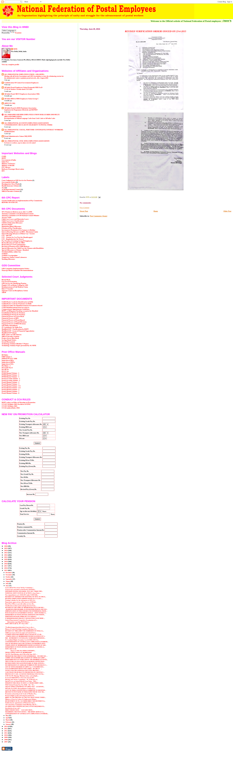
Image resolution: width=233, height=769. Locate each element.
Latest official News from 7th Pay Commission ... (19, 587)
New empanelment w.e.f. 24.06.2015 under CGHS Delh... (21, 595)
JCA (3, 188)
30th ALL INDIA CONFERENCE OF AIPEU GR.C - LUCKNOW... (24, 686)
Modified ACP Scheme (9, 333)
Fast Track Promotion (9, 281)
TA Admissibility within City (11, 252)
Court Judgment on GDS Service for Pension (17, 180)
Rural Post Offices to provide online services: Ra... (20, 604)
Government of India (9, 160)
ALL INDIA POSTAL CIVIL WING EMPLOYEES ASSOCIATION (26, 141)
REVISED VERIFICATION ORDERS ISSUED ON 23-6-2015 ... (24, 598)
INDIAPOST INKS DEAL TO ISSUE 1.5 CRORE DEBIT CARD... (24, 683)
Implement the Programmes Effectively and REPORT (21, 110)
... (15, 625)
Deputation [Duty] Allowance (11, 226)
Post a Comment (84, 208)
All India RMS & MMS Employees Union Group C (21, 99)
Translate (18, 33)
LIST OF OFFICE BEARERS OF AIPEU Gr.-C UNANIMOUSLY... (24, 667)
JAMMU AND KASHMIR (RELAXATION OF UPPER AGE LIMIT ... (25, 658)
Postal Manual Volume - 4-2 (11, 388)
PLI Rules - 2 (6, 366)
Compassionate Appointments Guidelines (15, 309)
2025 (6, 548)
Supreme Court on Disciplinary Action (15, 291)
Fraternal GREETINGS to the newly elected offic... (20, 677)
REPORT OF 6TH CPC (10, 202)
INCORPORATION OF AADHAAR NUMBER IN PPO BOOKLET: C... (26, 665)
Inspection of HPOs (8, 362)
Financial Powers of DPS (10, 318)
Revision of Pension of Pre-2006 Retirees (15, 246)
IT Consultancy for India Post (12, 327)
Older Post (227, 211)
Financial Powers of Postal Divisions (14, 322)
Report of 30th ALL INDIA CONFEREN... (20, 650)
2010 (6, 735)
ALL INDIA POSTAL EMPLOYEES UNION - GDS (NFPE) (24, 74)
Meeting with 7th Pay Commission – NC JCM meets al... (21, 679)
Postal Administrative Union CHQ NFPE (18, 136)
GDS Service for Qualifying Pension (14, 283)
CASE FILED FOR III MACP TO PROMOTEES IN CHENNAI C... (25, 672)
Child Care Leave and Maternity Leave (15, 219)
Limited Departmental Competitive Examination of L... (21, 620)
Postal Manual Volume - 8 (10, 393)
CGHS (4, 156)
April (7, 718)
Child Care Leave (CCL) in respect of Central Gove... (21, 632)
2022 (6, 555)
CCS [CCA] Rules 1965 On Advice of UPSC (16, 404)
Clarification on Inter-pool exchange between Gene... (20, 605)
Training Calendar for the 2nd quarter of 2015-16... (20, 600)
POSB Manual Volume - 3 (10, 377)
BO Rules (5, 355)
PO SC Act (5, 371)
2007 (6, 742)
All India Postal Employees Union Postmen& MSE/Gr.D (23, 87)
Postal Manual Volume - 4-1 (11, 386)
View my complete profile (10, 64)
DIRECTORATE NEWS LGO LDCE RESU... (19, 710)
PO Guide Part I (7, 368)
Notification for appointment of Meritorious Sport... (20, 702)
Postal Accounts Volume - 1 (11, 378)
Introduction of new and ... (13, 708)
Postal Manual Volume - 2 (10, 382)
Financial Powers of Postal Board (13, 320)
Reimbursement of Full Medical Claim (15, 287)
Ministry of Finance (8, 164)
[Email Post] (99, 197)
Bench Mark (6, 280)
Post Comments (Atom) (98, 216)
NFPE (15, 49)
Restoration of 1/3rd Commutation (13, 244)
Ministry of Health (8, 165)
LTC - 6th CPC (7, 235)
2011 (6, 733)
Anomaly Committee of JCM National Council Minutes (20, 215)
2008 (6, 740)
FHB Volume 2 (7, 357)
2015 (6, 570)
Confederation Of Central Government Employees (21, 83)
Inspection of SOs (7, 364)
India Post (5, 162)
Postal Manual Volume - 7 (10, 391)
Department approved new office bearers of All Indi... (21, 602)
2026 (6, 546)
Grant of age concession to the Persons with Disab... (20, 589)
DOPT (4, 158)
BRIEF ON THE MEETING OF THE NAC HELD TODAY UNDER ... (25, 697)
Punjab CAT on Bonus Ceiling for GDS (15, 285)
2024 (6, 550)
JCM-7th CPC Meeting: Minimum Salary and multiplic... (22, 676)
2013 (6, 729)
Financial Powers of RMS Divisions (14, 324)
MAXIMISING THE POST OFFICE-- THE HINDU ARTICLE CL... (25, 712)
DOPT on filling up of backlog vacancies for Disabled (20, 311)
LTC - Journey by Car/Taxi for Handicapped (17, 237)
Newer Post (84, 211)
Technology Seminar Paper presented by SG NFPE (19, 345)
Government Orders (9, 182)
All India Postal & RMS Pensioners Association (20, 108)
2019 (6, 561)
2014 (6, 726)
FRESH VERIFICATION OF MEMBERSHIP (18, 652)
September (9, 579)
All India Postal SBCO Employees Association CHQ (21, 94)
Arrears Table (6, 217)
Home (156, 211)
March (8, 720)
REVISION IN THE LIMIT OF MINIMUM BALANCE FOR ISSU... (25, 607)
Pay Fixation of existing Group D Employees (17, 241)
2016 (6, 568)
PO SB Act (5, 369)
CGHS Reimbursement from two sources (15, 307)
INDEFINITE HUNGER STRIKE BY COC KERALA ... (22, 616)
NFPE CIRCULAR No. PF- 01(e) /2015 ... (18, 623)
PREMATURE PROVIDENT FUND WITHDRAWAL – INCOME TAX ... (26, 656)
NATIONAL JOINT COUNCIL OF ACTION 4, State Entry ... (23, 593)
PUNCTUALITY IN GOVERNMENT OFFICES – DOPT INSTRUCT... (25, 613)
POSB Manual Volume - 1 (10, 373)
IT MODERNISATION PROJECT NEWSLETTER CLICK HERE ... (25, 618)
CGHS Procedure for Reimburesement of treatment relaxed (22, 305)
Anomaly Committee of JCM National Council (17, 214)
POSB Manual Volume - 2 (10, 375)
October (8, 577)
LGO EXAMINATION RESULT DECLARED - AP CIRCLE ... (23, 668)
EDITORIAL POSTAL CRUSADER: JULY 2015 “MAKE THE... (24, 591)
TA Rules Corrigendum (9, 255)
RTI (3, 171)
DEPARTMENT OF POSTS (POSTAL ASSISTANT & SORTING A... (25, 647)
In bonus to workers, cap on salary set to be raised (20, 143)
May (7, 715)
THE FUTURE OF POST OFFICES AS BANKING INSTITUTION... (25, 661)
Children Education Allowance (12, 223)
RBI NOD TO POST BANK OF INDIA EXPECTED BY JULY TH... (25, 692)
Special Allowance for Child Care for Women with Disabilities (23, 248)
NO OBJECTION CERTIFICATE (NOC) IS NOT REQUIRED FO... (25, 706)
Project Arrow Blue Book (10, 338)
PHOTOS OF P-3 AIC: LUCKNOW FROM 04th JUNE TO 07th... (24, 674)
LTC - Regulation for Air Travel (13, 239)
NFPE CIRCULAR (10, 649)
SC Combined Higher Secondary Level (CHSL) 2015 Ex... (22, 640)
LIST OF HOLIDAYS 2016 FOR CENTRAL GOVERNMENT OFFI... (25, 643)
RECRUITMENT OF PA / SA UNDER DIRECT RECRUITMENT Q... (25, 701)
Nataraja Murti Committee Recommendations (17, 270)
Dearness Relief (7, 224)
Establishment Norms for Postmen (13, 313)
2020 (6, 559)
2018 (6, 564)
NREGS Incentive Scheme (10, 191)
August (8, 581)
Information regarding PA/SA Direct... (17, 622)
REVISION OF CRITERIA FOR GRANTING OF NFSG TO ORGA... (25, 596)
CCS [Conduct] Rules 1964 (11, 408)
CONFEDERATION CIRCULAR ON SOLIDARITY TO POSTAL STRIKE (28, 125)
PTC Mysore (6, 167)
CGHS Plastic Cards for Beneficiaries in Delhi (17, 302)
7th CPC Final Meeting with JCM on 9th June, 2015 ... (21, 654)
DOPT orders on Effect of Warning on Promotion (18, 402)
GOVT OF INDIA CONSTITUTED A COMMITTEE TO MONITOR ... (25, 690)
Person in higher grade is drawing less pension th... (20, 695)
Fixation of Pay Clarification (11, 228)
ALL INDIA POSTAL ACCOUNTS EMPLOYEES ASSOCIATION (26, 123)
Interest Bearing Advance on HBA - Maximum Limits (20, 232)
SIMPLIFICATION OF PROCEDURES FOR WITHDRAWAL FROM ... (26, 611)
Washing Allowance (8, 259)
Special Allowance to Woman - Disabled (15, 250)
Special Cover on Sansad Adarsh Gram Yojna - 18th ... (21, 681)
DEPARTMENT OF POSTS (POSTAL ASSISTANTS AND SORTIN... (25, 614)
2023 (6, 553)
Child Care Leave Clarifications (13, 221)
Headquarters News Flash (10, 184)
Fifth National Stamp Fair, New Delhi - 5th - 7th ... (20, 685)
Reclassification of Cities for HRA (13, 243)
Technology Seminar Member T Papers (15, 344)
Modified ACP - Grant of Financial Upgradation (18, 331)
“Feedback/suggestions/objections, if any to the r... (20, 627)
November (9, 575)
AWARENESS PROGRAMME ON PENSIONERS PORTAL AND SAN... (26, 609)
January (8, 724)
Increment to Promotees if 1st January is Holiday (18, 230)
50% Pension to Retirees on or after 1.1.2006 (17, 212)
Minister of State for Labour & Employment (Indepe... (21, 699)
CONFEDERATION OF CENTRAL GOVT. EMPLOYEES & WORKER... (26, 641)
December (9, 572)
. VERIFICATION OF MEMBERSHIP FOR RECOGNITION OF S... (25, 636)
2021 (6, 557)
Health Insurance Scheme (10, 186)
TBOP (4, 292)
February (9, 722)
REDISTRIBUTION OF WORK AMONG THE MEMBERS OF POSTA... (26, 659)
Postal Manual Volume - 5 (10, 389)
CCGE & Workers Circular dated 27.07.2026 (18, 89)
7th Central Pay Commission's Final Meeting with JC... (21, 704)
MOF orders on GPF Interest (11, 334)
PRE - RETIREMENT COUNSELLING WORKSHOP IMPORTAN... (25, 638)
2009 (6, 737)
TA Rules (5, 254)
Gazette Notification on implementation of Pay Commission (22, 200)
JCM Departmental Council (11, 189)
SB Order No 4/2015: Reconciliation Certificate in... (20, 688)
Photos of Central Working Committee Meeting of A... (21, 629)
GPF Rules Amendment (9, 325)
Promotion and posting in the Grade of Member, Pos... (21, 693)
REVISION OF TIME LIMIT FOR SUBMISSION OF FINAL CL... (24, 631)
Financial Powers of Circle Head (13, 316)
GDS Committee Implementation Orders (15, 268)
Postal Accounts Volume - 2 (11, 380)
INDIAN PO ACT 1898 (9, 358)
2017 (6, 566)
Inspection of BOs (8, 360)
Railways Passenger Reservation (13, 169)
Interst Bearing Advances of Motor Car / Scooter (18, 234)
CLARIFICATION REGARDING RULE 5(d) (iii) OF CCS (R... (23, 634)
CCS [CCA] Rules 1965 (9, 406)
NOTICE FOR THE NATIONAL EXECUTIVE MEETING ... (22, 670)
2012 (6, 731)
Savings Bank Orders (9, 340)
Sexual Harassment (8, 342)
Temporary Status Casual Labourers (14, 257)
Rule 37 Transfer (7, 289)
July (7, 583)
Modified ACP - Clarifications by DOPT (15, 329)
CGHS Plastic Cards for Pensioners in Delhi (16, 304)
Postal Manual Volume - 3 (10, 384)
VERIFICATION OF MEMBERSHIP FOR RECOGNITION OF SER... (25, 645)
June (7, 586)
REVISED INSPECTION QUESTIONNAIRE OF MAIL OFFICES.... (25, 663)
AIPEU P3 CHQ (9, 103)
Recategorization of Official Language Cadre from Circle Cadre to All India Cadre (29, 118)
